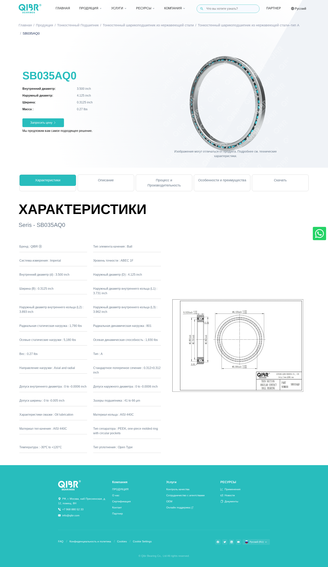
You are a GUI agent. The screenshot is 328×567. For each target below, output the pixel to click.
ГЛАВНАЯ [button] (63, 8)
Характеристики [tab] (47, 180)
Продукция (44, 25)
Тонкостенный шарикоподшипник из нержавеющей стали (148, 25)
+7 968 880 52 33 (73, 509)
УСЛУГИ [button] (117, 8)
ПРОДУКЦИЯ (120, 489)
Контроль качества (177, 489)
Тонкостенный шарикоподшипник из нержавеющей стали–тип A (248, 25)
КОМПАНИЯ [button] (173, 8)
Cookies (122, 541)
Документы (231, 501)
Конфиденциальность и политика (90, 541)
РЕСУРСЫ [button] (143, 8)
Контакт (117, 507)
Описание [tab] (106, 180)
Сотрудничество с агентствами (185, 495)
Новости (229, 495)
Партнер (273, 8)
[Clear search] (253, 9)
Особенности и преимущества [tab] (222, 180)
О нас (115, 495)
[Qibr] (69, 485)
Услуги (171, 482)
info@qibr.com (71, 515)
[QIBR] (30, 8)
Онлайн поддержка (178, 507)
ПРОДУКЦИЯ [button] (88, 8)
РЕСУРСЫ (228, 482)
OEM (169, 501)
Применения (232, 489)
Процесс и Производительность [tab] (164, 182)
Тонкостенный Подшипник (78, 25)
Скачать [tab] (280, 180)
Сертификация (121, 501)
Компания (119, 482)
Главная (25, 25)
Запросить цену (41, 122)
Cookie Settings (142, 541)
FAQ (60, 541)
